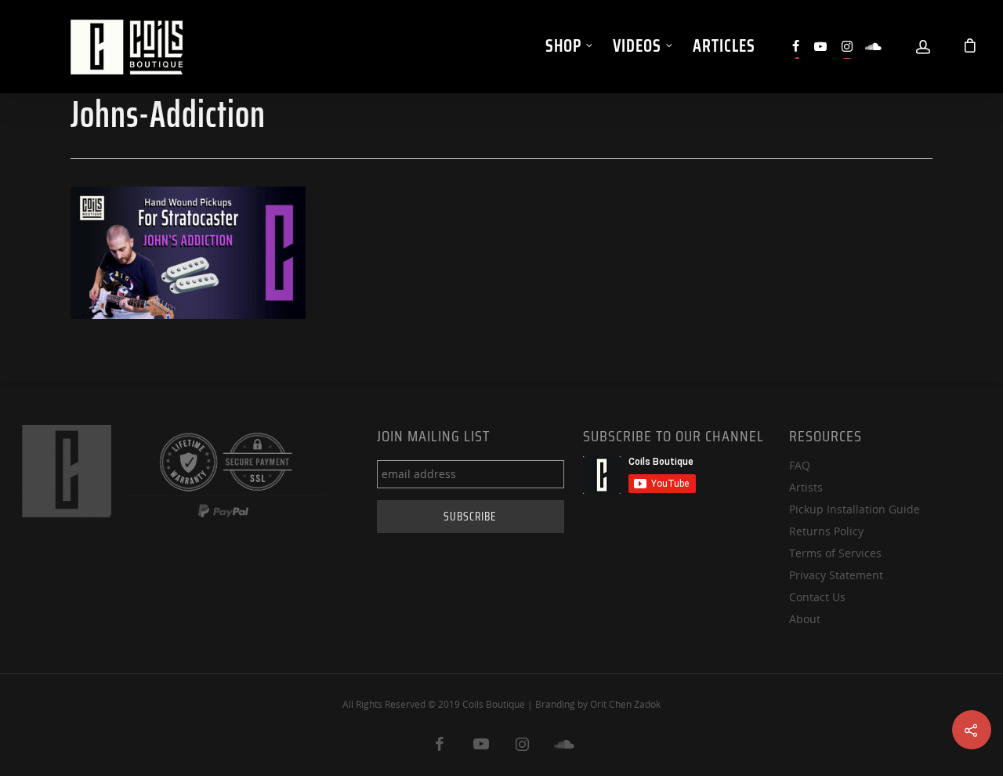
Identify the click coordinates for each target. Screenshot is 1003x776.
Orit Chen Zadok (625, 704)
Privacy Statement (836, 574)
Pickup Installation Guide (854, 509)
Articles (724, 46)
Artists (806, 487)
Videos (637, 46)
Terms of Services (835, 553)
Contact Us (817, 596)
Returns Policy (826, 531)
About (804, 618)
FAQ (799, 465)
